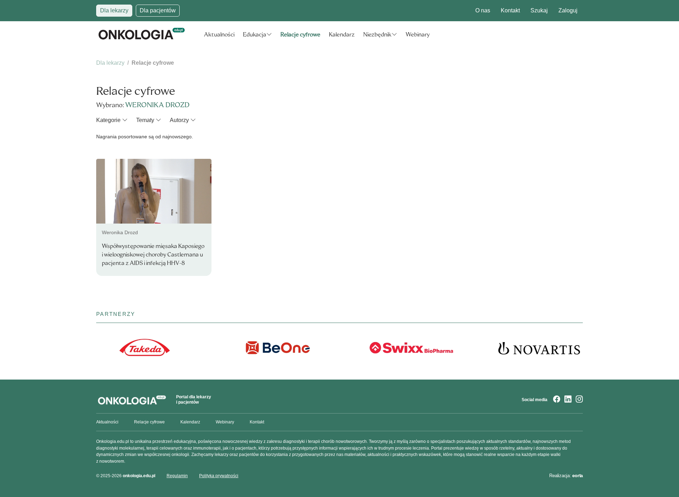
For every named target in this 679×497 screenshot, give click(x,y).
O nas (482, 10)
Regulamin (177, 475)
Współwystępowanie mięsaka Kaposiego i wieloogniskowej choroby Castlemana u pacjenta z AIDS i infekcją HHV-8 (153, 254)
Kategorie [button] (108, 120)
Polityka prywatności (218, 475)
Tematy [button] (145, 120)
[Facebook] (556, 400)
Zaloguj (568, 10)
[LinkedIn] (567, 400)
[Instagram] (579, 400)
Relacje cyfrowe (300, 34)
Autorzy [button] (179, 120)
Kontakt (510, 10)
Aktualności (219, 34)
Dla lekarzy (114, 10)
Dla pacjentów (158, 10)
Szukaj (539, 10)
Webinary (418, 34)
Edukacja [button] (254, 34)
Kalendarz (342, 34)
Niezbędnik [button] (377, 34)
